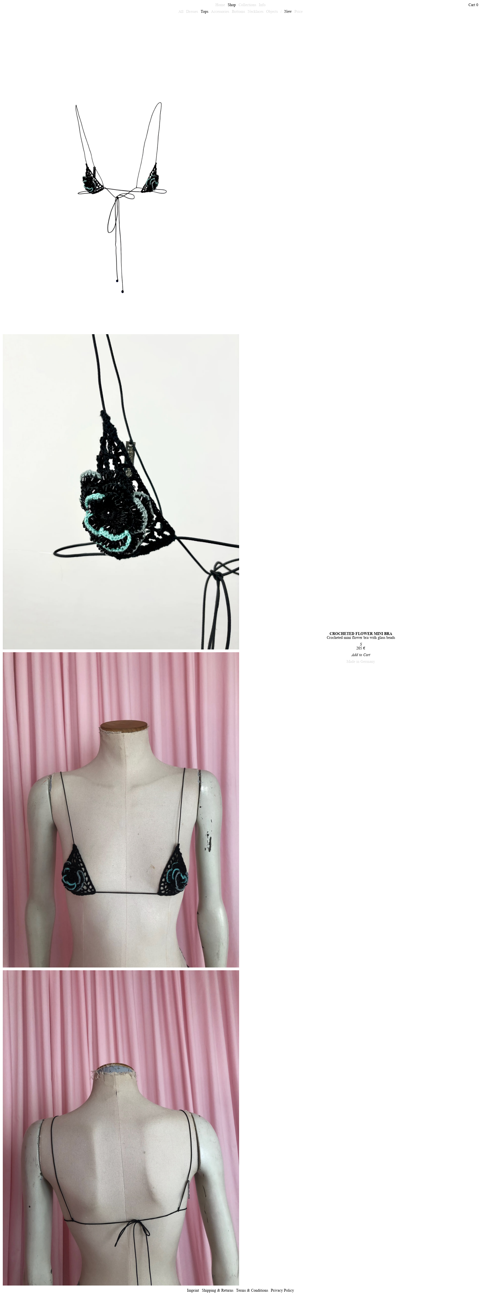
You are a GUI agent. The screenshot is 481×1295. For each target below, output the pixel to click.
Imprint (193, 1290)
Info (262, 5)
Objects (272, 11)
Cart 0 (473, 5)
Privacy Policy (282, 1290)
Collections (247, 5)
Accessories (220, 11)
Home (220, 5)
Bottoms (238, 11)
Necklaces (255, 11)
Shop (232, 5)
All (180, 11)
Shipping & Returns (217, 1290)
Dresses (192, 11)
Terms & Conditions (252, 1290)
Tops (204, 11)
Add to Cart (361, 655)
